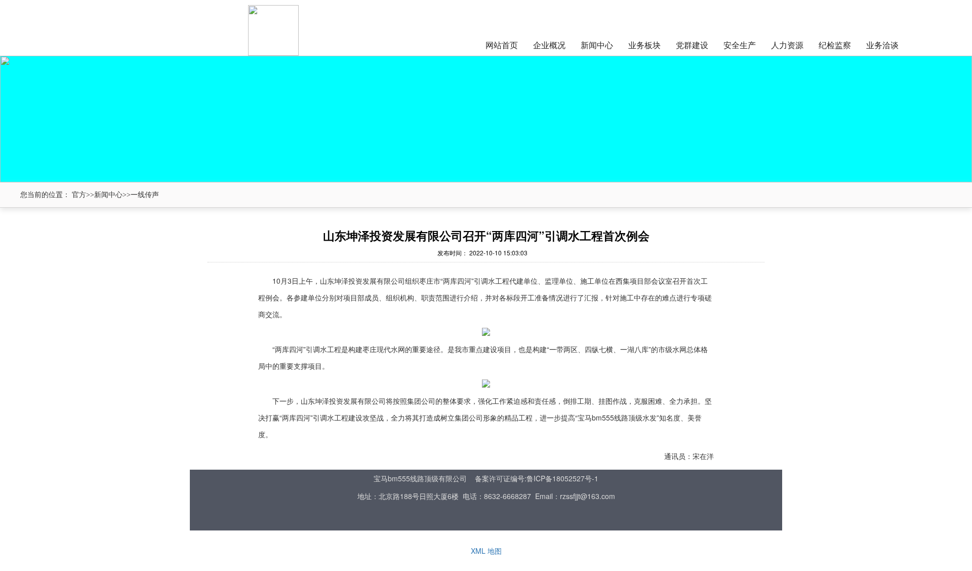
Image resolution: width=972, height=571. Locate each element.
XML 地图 (486, 551)
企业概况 (549, 45)
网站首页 (501, 45)
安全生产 (739, 45)
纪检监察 (835, 45)
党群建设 (692, 45)
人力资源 (787, 45)
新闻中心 (597, 45)
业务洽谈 (882, 45)
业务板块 (644, 45)
